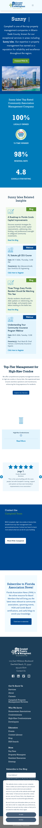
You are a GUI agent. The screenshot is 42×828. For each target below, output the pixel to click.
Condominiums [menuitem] (15, 715)
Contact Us (21, 671)
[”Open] (33, 5)
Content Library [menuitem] (15, 735)
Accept (21, 815)
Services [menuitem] (12, 689)
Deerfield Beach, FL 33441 (21, 664)
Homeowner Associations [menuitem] (19, 711)
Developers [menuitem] (13, 722)
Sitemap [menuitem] (12, 762)
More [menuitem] (10, 748)
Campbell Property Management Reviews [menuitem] (18, 701)
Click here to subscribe (21, 621)
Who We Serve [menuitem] (15, 708)
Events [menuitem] (11, 731)
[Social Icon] (14, 676)
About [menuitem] (11, 693)
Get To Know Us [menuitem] (15, 686)
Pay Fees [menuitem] (12, 751)
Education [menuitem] (13, 728)
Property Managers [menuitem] (17, 755)
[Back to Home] (17, 8)
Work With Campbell (15, 541)
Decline (21, 820)
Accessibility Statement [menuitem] (21, 825)
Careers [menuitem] (12, 696)
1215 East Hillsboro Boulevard (21, 661)
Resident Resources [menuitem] (17, 758)
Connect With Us (21, 61)
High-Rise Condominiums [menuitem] (19, 718)
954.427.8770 (21, 668)
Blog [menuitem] (10, 738)
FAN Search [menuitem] (13, 742)
